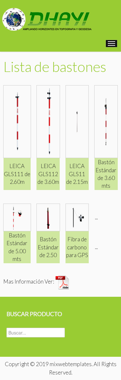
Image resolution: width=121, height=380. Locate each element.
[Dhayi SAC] (46, 16)
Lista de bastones (54, 66)
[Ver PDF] (62, 281)
